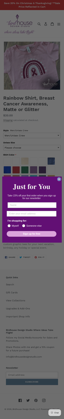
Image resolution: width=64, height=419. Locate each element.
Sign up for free (31, 234)
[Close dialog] (59, 179)
